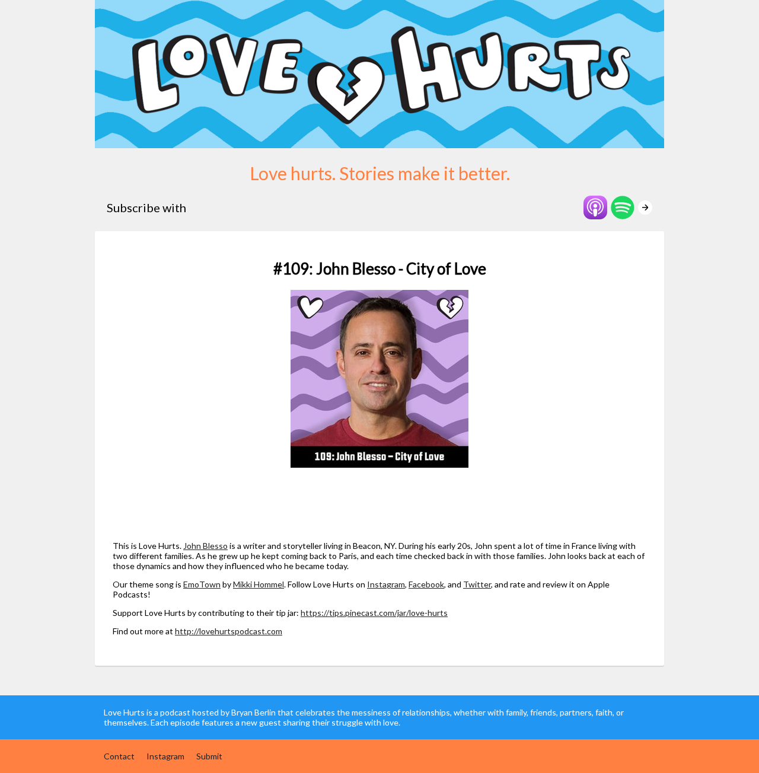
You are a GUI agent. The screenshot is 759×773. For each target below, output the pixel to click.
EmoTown (202, 584)
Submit (209, 756)
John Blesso (205, 546)
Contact (119, 756)
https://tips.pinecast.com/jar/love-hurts (374, 613)
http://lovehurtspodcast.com (228, 631)
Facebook (426, 584)
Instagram (386, 584)
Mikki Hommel (258, 584)
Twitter (477, 584)
